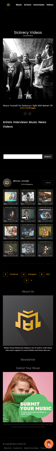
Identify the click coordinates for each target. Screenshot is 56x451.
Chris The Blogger (28, 108)
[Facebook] (5, 274)
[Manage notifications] (50, 446)
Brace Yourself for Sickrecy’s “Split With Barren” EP (28, 105)
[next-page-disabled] (30, 114)
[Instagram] (23, 274)
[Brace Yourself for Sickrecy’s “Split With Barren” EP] (28, 68)
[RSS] (41, 274)
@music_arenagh (21, 180)
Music (28, 97)
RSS (48, 274)
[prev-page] (25, 114)
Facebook (14, 274)
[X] (26, 280)
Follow (48, 182)
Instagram (32, 274)
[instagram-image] (11, 197)
